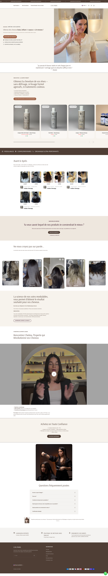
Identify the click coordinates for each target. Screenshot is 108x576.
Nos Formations (25, 5)
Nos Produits (16, 5)
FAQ (47, 555)
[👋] (105, 573)
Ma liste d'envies (49, 558)
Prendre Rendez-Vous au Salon (37, 5)
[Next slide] (104, 273)
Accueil (47, 549)
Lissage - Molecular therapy (81, 132)
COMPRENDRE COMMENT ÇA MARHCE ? (22, 320)
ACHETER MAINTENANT (54, 436)
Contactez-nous (49, 560)
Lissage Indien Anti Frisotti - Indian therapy (26, 132)
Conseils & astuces (49, 553)
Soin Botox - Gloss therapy (54, 132)
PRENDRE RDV (49, 551)
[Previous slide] (3, 273)
